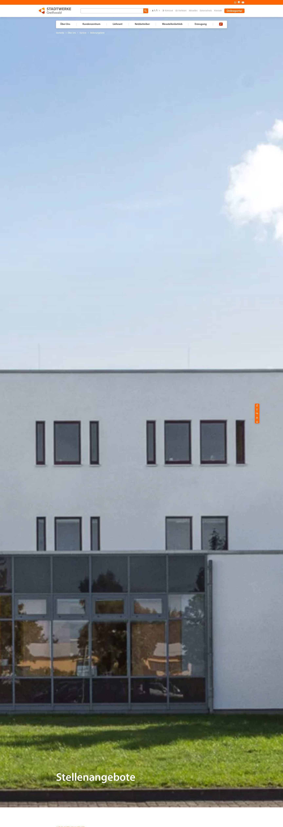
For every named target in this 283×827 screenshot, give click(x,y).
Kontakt (218, 11)
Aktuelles (193, 11)
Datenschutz (206, 11)
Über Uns (72, 33)
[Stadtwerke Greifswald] (54, 10)
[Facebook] (238, 2)
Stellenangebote (97, 33)
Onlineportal (234, 11)
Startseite (60, 33)
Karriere (83, 33)
